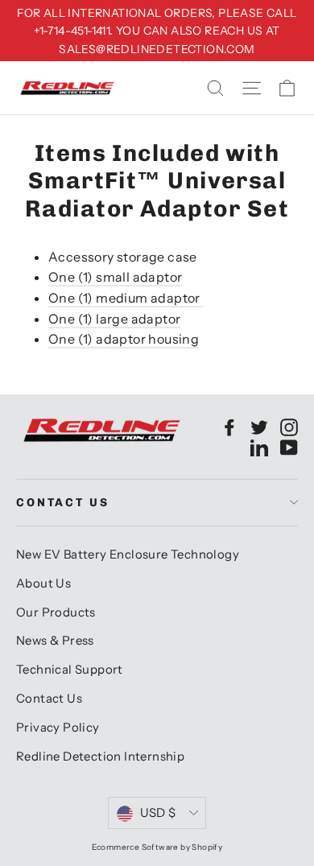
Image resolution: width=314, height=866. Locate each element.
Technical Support (69, 669)
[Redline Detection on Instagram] (289, 426)
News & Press (55, 640)
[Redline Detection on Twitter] (259, 426)
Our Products (56, 612)
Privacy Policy (58, 727)
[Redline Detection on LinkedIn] (259, 446)
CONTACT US (62, 502)
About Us (43, 583)
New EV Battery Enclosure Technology (127, 554)
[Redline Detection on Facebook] (229, 426)
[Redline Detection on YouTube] (289, 446)
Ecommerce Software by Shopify (157, 847)
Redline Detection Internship (100, 756)
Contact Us (49, 698)
